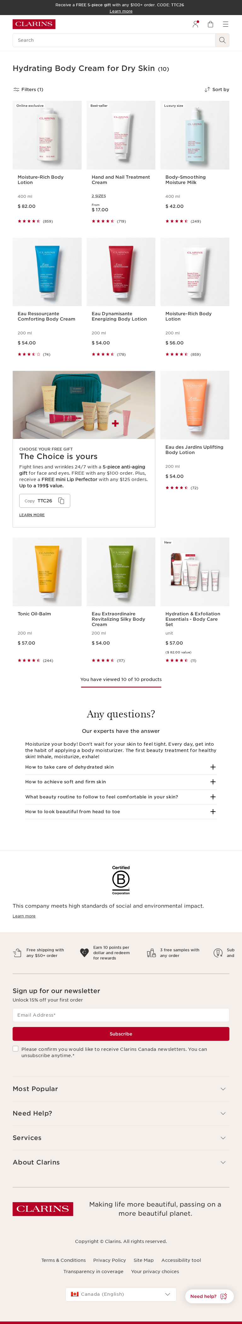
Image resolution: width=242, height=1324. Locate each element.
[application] (44, 501)
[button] (121, 767)
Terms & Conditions (63, 1265)
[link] (84, 449)
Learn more (32, 515)
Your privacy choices (155, 1277)
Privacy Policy (109, 1265)
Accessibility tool (181, 1265)
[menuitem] (195, 24)
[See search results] (222, 40)
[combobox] (121, 1300)
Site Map (144, 1265)
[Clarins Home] (34, 24)
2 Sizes (99, 196)
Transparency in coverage (93, 1277)
